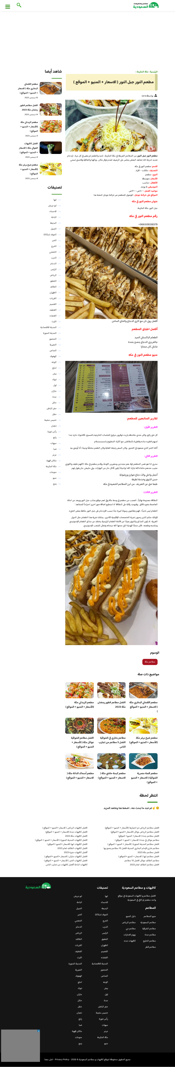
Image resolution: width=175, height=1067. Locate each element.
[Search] (18, 5)
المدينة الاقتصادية (48, 327)
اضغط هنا (98, 195)
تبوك (54, 380)
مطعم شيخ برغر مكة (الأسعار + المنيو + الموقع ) (143, 740)
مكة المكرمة (51, 467)
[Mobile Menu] (7, 6)
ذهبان (54, 426)
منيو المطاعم (150, 916)
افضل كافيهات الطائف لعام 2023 (72, 848)
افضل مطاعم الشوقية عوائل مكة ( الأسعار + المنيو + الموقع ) (82, 742)
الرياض (53, 275)
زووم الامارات (130, 935)
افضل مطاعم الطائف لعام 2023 (144, 865)
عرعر (54, 455)
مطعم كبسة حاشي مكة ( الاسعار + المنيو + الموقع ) (112, 775)
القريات (53, 298)
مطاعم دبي (131, 929)
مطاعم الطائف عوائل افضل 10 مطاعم (142, 861)
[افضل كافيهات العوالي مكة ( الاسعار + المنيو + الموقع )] (51, 147)
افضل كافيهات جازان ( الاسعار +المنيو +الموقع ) (66, 857)
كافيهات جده (130, 941)
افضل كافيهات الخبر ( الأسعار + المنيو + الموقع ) (66, 861)
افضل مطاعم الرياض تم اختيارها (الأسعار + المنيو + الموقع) (132, 828)
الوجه (54, 362)
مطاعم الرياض (129, 923)
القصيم (53, 304)
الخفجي (53, 252)
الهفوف (53, 356)
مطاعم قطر (150, 947)
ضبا (55, 449)
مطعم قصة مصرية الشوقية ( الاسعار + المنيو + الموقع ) (144, 778)
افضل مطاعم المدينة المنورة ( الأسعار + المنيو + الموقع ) (133, 844)
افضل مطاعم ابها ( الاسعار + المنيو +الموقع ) (138, 857)
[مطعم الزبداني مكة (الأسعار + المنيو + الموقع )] (51, 126)
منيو (55, 478)
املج (54, 368)
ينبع (55, 484)
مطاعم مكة (150, 662)
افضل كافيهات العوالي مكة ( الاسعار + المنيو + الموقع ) (28, 148)
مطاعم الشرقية (149, 929)
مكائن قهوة (51, 461)
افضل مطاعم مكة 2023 (148, 852)
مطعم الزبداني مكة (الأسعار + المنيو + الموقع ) (79, 704)
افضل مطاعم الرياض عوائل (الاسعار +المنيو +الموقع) (135, 832)
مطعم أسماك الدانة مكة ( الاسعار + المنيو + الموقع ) (80, 775)
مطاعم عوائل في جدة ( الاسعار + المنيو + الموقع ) (137, 840)
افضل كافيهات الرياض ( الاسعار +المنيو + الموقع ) (65, 828)
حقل (54, 414)
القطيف (53, 310)
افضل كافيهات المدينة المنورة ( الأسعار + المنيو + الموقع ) (61, 840)
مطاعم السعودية (148, 923)
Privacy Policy (62, 1060)
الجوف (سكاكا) (50, 235)
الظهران (53, 293)
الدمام (53, 264)
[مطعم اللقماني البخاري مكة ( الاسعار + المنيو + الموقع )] (51, 88)
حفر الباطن (52, 409)
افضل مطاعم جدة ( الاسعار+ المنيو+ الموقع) (138, 836)
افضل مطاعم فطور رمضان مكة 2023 (112, 704)
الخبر (54, 240)
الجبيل (54, 229)
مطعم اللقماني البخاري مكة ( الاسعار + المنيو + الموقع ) (143, 707)
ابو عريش (52, 206)
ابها (55, 200)
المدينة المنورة (50, 333)
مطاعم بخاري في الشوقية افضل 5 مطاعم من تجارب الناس (112, 742)
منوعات (53, 472)
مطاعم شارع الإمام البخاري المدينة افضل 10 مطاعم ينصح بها (131, 848)
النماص (53, 351)
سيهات (53, 443)
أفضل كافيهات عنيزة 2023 (76, 852)
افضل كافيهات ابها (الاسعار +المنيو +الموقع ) (67, 844)
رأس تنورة (52, 432)
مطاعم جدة (150, 935)
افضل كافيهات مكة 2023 (76, 836)
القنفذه (53, 316)
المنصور (53, 339)
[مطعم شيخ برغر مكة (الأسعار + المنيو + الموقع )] (51, 169)
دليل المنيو (131, 916)
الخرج (54, 246)
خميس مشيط (50, 420)
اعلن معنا (48, 1060)
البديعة (53, 223)
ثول (55, 385)
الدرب (54, 258)
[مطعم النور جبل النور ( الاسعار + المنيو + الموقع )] (111, 126)
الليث (54, 322)
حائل (54, 403)
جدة (54, 397)
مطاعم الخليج (149, 941)
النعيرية (53, 345)
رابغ (55, 438)
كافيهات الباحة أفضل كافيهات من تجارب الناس (67, 865)
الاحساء (53, 212)
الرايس (54, 269)
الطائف (53, 287)
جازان (54, 391)
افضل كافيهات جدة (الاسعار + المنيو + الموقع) (66, 832)
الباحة (54, 217)
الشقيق (53, 281)
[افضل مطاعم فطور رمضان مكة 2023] (51, 109)
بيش (55, 374)
